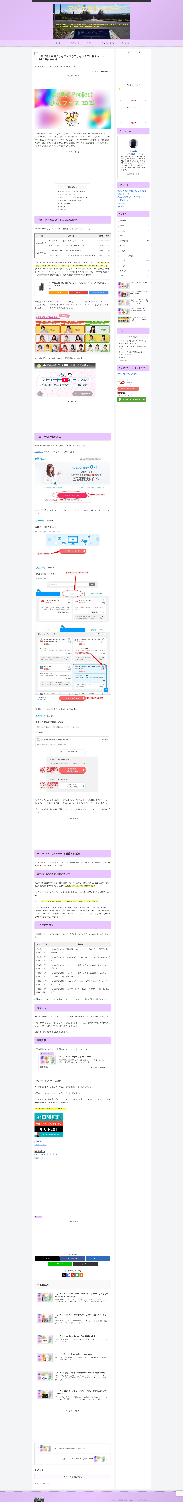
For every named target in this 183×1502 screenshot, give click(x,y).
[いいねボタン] (37, 1158)
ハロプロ (39, 1217)
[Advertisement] (73, 81)
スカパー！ (39, 452)
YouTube (120, 206)
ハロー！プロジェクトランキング (46, 1154)
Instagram (121, 203)
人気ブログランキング (125, 395)
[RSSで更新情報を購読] (81, 1275)
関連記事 (63, 210)
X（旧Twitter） (123, 200)
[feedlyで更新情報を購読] (77, 1275)
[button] (85, 1264)
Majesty (133, 151)
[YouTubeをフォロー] (73, 1275)
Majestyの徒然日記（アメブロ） (129, 197)
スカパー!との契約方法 (67, 194)
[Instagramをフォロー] (68, 1275)
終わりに (63, 206)
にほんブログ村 (41, 1145)
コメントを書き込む (72, 1476)
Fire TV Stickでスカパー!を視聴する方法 (73, 197)
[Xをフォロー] (64, 1275)
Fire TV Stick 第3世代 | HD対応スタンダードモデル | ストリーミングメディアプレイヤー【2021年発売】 (78, 284)
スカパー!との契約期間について (70, 200)
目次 (70, 187)
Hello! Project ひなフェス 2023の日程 (72, 191)
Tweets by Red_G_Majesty (127, 374)
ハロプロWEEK (65, 203)
